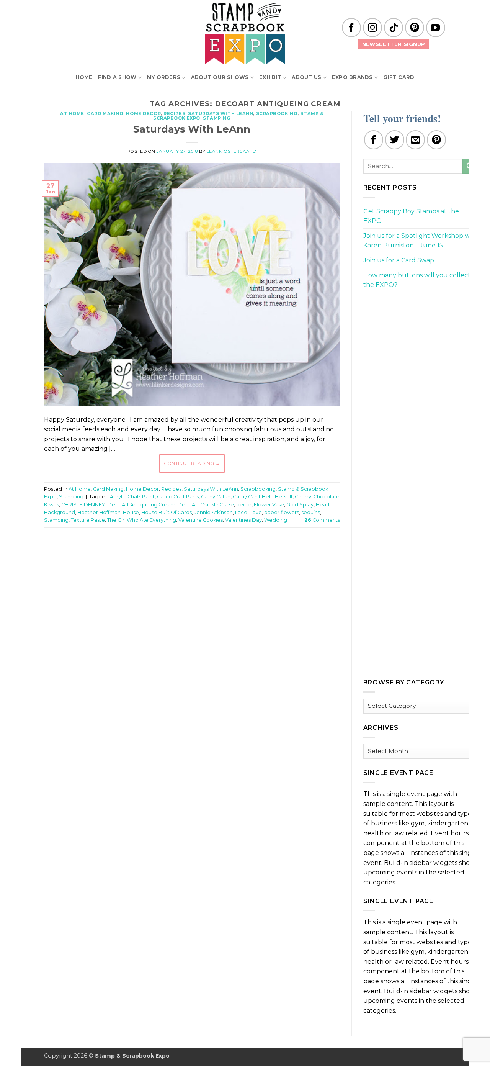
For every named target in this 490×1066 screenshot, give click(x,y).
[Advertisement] (191, 557)
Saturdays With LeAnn (220, 113)
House (131, 512)
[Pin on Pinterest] (436, 139)
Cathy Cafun (215, 496)
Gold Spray (300, 505)
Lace (241, 512)
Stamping (216, 118)
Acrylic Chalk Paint (132, 496)
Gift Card (398, 77)
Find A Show (117, 77)
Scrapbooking (277, 113)
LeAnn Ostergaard (231, 151)
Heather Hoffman (99, 512)
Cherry (303, 496)
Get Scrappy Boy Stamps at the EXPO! (411, 216)
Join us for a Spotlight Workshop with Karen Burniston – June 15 (420, 240)
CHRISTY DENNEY (83, 505)
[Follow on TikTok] (393, 27)
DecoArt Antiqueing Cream (141, 505)
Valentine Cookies (200, 520)
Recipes (174, 113)
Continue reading (192, 463)
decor (244, 505)
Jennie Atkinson (213, 512)
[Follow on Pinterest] (414, 27)
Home (84, 77)
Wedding (275, 520)
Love (256, 512)
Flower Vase (269, 505)
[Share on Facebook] (373, 139)
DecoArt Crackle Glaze (206, 505)
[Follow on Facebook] (351, 27)
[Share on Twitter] (394, 139)
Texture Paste (88, 520)
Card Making (105, 113)
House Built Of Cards (166, 512)
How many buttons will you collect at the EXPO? (420, 280)
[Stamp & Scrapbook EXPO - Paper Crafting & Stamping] (245, 33)
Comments (322, 520)
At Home (72, 113)
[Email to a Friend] (415, 139)
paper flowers (281, 512)
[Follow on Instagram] (372, 27)
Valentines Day (243, 520)
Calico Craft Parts (178, 496)
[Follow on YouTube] (435, 27)
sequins (310, 512)
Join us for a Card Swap (398, 260)
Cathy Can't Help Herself (262, 496)
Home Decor (143, 113)
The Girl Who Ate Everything (141, 520)
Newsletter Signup (393, 44)
